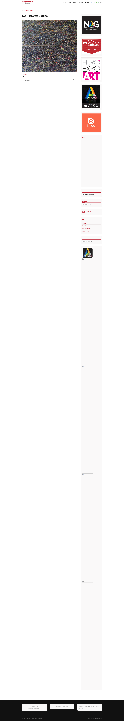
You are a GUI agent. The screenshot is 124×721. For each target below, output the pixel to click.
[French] (101, 2)
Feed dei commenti (86, 228)
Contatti (87, 2)
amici (25, 74)
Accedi (84, 223)
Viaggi (74, 2)
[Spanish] (99, 2)
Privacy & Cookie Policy (62, 706)
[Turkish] (97, 2)
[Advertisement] (86, 163)
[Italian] (92, 2)
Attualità (81, 2)
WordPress (99, 718)
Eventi (69, 2)
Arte (65, 2)
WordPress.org (85, 231)
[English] (94, 2)
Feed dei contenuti (86, 225)
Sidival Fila (26, 76)
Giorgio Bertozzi (29, 718)
